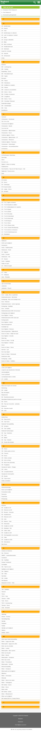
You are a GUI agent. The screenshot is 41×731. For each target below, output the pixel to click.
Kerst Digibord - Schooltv (7, 335)
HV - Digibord (4, 252)
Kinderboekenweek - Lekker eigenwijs (10, 304)
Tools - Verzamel (5, 607)
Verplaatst (3, 623)
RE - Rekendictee (5, 542)
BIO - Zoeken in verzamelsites (8, 89)
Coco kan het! (4, 128)
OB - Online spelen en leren (8, 451)
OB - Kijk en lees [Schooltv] (8, 462)
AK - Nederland (5, 48)
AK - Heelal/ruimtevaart (7, 46)
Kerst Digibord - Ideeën (7, 322)
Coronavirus (4, 148)
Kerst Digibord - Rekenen (7, 329)
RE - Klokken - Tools (6, 521)
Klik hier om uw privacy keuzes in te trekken (21, 729)
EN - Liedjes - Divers (6, 189)
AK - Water (4, 37)
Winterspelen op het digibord (8, 671)
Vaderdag (3, 614)
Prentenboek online (6, 492)
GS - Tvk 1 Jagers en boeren (8, 202)
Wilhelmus (3, 673)
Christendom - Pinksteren (7, 139)
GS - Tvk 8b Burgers (6, 220)
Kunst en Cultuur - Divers (7, 347)
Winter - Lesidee (5, 648)
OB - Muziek (4, 476)
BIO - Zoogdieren (5, 96)
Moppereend (4, 394)
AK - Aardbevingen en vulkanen (9, 33)
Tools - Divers (4, 600)
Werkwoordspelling (6, 666)
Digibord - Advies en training (8, 164)
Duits (2, 173)
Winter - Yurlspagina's (6, 682)
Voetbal (3, 625)
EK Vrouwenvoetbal (6, 186)
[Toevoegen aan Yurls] (1, 10)
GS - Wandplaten (5, 234)
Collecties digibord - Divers (7, 135)
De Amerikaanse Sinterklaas (8, 155)
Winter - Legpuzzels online (7, 641)
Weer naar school (5, 659)
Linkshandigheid (5, 372)
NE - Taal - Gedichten (6, 433)
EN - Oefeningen (5, 184)
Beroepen (3, 78)
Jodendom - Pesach (6, 288)
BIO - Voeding (4, 69)
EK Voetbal (4, 180)
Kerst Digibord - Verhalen (7, 342)
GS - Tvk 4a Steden (6, 211)
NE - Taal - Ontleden (6, 440)
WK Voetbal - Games (6, 684)
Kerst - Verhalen (5, 308)
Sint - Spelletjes (5, 560)
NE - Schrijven (4, 426)
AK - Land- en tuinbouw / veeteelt (9, 35)
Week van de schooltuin (7, 646)
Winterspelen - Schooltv (7, 664)
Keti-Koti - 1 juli (5, 349)
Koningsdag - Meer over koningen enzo (10, 299)
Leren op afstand (5, 374)
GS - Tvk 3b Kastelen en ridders (9, 204)
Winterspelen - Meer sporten (8, 650)
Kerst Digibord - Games (7, 315)
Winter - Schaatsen (6, 668)
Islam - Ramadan (5, 277)
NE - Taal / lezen (5, 421)
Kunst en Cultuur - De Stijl (7, 340)
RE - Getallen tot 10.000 (7, 526)
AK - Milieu (4, 42)
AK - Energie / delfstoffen (7, 39)
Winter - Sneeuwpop (6, 675)
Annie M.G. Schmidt (6, 51)
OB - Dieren (4, 448)
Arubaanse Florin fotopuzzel (10, 10)
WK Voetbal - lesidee (6, 691)
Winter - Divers (5, 687)
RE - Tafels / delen (5, 530)
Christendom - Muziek (6, 126)
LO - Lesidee (4, 379)
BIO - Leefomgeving (6, 67)
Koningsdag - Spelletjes (7, 306)
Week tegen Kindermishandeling (9, 639)
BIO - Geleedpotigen (6, 105)
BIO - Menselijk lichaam (7, 73)
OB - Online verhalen (6, 458)
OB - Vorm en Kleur (6, 460)
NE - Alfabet (4, 437)
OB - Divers (4, 455)
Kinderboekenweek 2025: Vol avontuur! (10, 310)
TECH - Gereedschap (6, 603)
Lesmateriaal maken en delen (8, 376)
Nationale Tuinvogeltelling (7, 424)
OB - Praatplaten (5, 464)
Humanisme (4, 245)
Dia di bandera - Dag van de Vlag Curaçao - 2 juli (13, 168)
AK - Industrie (4, 53)
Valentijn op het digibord (7, 628)
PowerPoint (4, 496)
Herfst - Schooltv (5, 254)
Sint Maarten (4, 580)
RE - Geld (3, 519)
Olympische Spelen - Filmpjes (8, 467)
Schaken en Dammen (6, 550)
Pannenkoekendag (6, 487)
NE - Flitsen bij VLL (6, 419)
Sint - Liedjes (4, 578)
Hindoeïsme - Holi (5, 256)
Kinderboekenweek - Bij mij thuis (9, 297)
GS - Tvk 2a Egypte (6, 209)
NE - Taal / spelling (5, 428)
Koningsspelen (5, 320)
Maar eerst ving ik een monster (9, 385)
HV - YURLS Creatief (6, 265)
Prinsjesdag (4, 498)
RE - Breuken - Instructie (7, 512)
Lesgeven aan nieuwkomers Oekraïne (10, 370)
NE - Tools (4, 435)
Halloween (3, 240)
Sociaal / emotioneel (6, 562)
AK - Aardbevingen (5, 26)
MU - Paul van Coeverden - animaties (10, 404)
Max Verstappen (5, 392)
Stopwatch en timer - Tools (7, 582)
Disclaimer (20, 718)
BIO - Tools (4, 108)
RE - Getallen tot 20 (6, 507)
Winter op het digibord (6, 696)
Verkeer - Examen (5, 616)
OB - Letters (4, 469)
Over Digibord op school (20, 724)
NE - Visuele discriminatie (7, 442)
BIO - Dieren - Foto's (6, 98)
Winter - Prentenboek (6, 662)
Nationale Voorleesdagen (7, 430)
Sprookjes (3, 576)
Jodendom (4, 286)
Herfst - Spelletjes (5, 261)
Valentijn (3, 621)
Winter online (4, 689)
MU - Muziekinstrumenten (7, 397)
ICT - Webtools (5, 274)
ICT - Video (4, 272)
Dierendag (3, 157)
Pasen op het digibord (6, 489)
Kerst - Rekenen (5, 301)
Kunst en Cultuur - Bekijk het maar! (9, 333)
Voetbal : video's (5, 632)
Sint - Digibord (4, 571)
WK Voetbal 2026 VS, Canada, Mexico (10, 698)
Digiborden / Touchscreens (8, 171)
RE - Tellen (4, 537)
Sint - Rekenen (5, 553)
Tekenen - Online (5, 598)
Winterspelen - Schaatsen (7, 657)
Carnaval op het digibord (7, 123)
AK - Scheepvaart (5, 55)
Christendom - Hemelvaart (7, 119)
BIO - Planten (4, 87)
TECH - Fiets (4, 596)
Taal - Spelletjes (5, 589)
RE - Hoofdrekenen (6, 514)
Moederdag (4, 388)
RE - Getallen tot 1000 (6, 539)
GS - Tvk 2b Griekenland (7, 216)
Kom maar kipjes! (5, 351)
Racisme (3, 505)
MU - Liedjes (4, 390)
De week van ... (5, 162)
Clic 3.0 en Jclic (5, 121)
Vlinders (3, 630)
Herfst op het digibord (6, 243)
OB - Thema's (4, 453)
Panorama (3, 494)
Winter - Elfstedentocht (6, 694)
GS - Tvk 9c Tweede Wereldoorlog (9, 227)
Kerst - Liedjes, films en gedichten (9, 294)
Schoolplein (4, 564)
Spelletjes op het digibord (7, 569)
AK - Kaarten (4, 28)
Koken (3, 345)
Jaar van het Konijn (6, 283)
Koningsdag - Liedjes (6, 358)
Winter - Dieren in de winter (8, 680)
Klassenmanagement (6, 324)
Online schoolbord (5, 480)
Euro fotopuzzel (7, 12)
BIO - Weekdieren (5, 82)
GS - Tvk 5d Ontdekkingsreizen (9, 232)
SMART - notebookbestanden (8, 555)
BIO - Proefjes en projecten (8, 94)
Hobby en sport (5, 263)
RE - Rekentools (5, 523)
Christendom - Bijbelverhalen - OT (9, 137)
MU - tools (3, 410)
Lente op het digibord (6, 367)
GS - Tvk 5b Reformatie (7, 218)
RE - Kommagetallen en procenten (9, 535)
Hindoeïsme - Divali (6, 249)
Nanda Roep (4, 417)
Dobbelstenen (4, 166)
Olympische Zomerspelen (7, 474)
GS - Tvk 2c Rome (6, 223)
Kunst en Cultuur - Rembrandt (8, 354)
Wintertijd (3, 678)
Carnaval (3, 116)
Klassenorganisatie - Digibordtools (9, 331)
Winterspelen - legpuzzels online (9, 643)
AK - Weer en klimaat (6, 44)
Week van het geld (5, 652)
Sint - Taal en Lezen (6, 566)
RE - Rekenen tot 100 (6, 510)
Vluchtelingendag (5, 618)
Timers (3, 594)
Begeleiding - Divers (6, 71)
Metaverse (4, 406)
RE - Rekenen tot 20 (6, 516)
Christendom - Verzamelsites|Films (9, 146)
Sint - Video (4, 573)
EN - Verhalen (4, 191)
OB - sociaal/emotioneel (7, 471)
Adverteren (20, 721)
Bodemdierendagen (6, 103)
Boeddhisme (4, 110)
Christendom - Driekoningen (8, 144)
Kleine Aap (3, 338)
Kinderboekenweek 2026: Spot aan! (10, 317)
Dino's (2, 159)
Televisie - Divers (5, 605)
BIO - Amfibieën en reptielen (8, 85)
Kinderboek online (5, 356)
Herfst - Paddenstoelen (7, 247)
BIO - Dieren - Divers (6, 92)
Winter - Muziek (5, 655)
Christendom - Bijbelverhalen (8, 130)
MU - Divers (4, 401)
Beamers (3, 64)
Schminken (4, 557)
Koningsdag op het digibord (8, 313)
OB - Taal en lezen (5, 478)
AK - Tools (3, 30)
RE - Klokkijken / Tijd (6, 528)
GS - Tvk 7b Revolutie (6, 213)
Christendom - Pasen (6, 132)
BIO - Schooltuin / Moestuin (8, 101)
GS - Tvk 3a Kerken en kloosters (9, 229)
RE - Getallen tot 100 (6, 532)
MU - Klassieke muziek (7, 408)
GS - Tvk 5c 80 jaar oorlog (7, 225)
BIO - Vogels (4, 76)
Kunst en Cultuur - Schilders (8, 361)
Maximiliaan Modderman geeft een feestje (11, 399)
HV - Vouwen (4, 259)
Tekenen (3, 591)
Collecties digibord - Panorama (8, 142)
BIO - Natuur (4, 80)
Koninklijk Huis (4, 326)
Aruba (2, 58)
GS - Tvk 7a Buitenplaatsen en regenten (11, 207)
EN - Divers (4, 182)
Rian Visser (4, 544)
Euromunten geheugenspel (9, 14)
